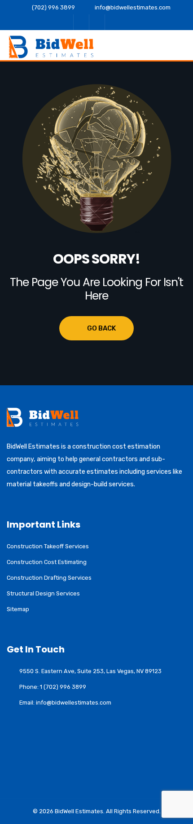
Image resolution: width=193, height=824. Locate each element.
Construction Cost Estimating (47, 562)
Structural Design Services (43, 593)
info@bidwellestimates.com (133, 7)
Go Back (101, 328)
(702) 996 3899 (53, 7)
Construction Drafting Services (49, 577)
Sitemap (18, 609)
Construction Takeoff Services (48, 546)
